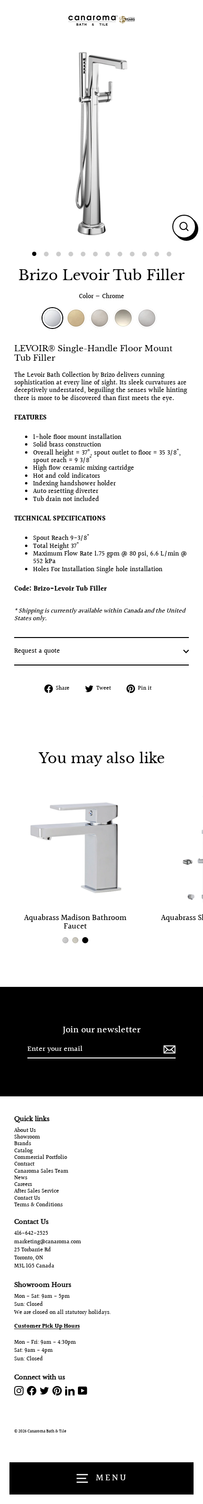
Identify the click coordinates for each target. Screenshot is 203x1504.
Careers (23, 1185)
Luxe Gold (76, 318)
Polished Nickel (123, 318)
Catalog (23, 1151)
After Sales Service (36, 1191)
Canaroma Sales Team (41, 1171)
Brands (22, 1144)
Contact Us (27, 1198)
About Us (25, 1131)
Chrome (52, 318)
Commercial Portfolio (40, 1158)
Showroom (27, 1137)
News (20, 1178)
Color (101, 297)
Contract (24, 1164)
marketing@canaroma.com (47, 1242)
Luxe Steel (147, 318)
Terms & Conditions (38, 1205)
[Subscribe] (168, 1049)
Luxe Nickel (100, 318)
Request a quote (37, 651)
